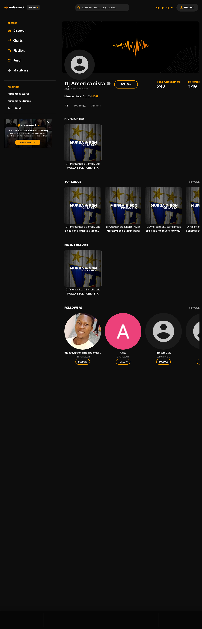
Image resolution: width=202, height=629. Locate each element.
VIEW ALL (194, 181)
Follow (126, 84)
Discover (19, 31)
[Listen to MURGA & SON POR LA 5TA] (82, 142)
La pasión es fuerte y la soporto (82, 230)
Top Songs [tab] (80, 105)
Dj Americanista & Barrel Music (83, 163)
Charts (18, 40)
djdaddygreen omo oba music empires (82, 352)
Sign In (169, 7)
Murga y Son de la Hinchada (123, 230)
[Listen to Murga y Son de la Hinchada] (123, 205)
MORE (94, 96)
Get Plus (33, 7)
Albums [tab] (96, 105)
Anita (123, 352)
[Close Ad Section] (48, 122)
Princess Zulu (163, 352)
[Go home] (14, 7)
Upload (189, 7)
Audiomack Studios (19, 101)
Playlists (19, 50)
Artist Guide (15, 108)
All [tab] (66, 105)
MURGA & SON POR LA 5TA (82, 167)
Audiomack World (18, 94)
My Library (20, 70)
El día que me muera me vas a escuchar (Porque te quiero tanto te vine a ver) (163, 230)
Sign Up (160, 7)
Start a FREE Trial (28, 142)
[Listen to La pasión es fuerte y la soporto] (82, 205)
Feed (16, 60)
